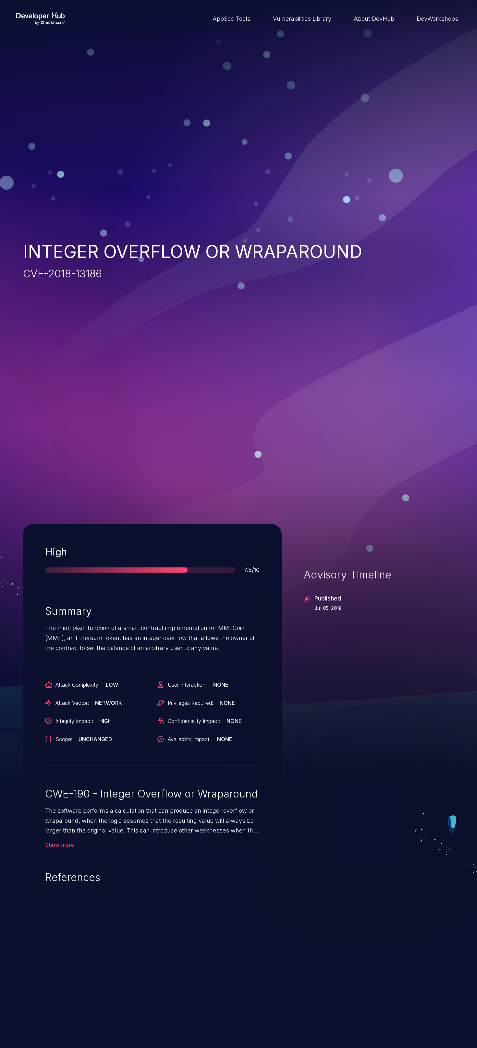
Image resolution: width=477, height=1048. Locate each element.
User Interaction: (187, 684)
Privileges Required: (190, 703)
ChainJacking (55, 1002)
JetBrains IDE (205, 1002)
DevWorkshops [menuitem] (437, 18)
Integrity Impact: (74, 721)
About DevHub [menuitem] (374, 18)
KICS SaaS (351, 1002)
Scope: (63, 739)
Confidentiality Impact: (194, 721)
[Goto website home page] (40, 18)
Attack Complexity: (77, 684)
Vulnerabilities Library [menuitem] (302, 18)
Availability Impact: (189, 739)
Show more (59, 845)
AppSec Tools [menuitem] (232, 18)
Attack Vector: (72, 703)
